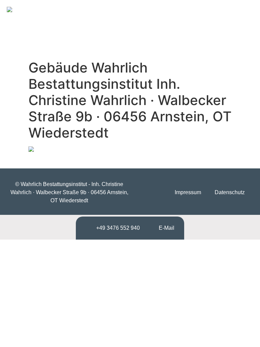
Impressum (188, 192)
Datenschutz (230, 192)
